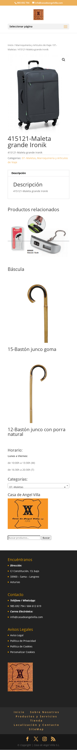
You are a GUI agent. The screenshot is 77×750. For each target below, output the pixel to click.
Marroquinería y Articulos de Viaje (33, 45)
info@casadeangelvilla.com (26, 617)
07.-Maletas (29, 158)
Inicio (10, 45)
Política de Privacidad (23, 641)
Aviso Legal (16, 635)
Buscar (46, 537)
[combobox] (38, 485)
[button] (63, 59)
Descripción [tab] (18, 173)
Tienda (36, 720)
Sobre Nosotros (44, 712)
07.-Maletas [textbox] (37, 487)
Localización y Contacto (36, 725)
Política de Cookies (21, 646)
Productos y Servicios (36, 716)
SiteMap (36, 729)
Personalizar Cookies (22, 652)
